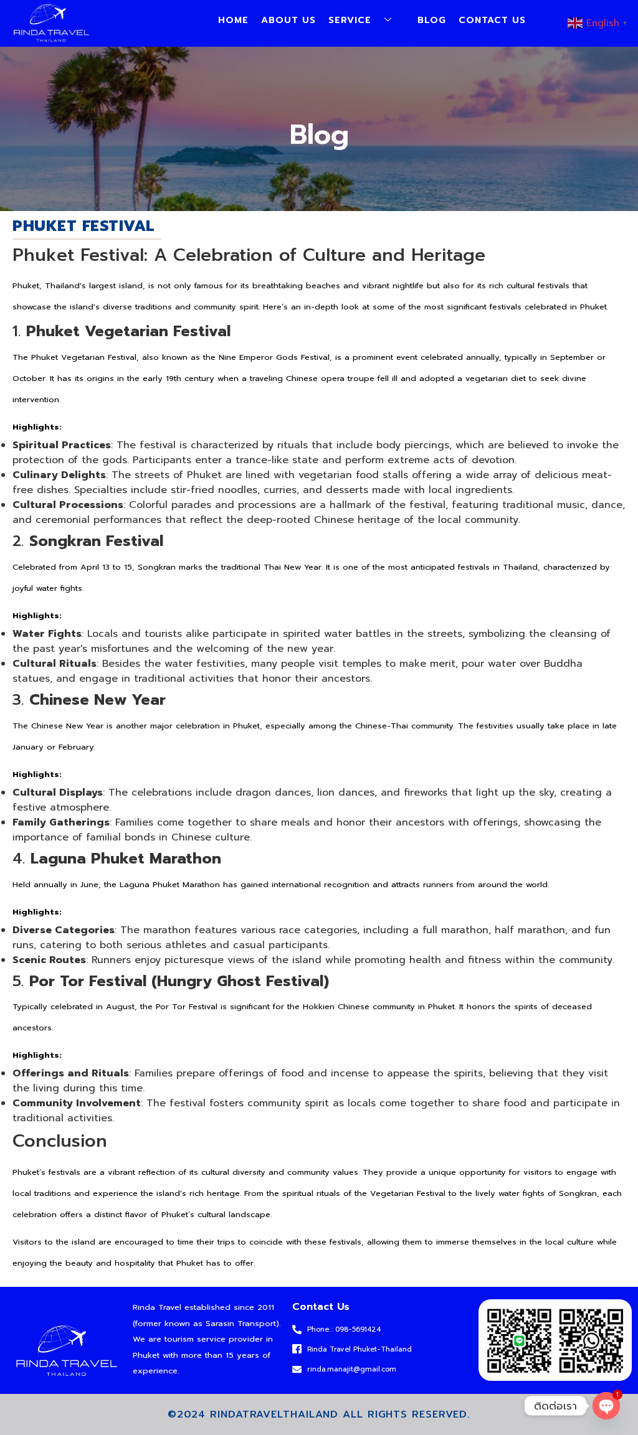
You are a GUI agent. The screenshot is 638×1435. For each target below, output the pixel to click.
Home (233, 20)
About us (288, 20)
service (349, 20)
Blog (431, 20)
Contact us (492, 20)
